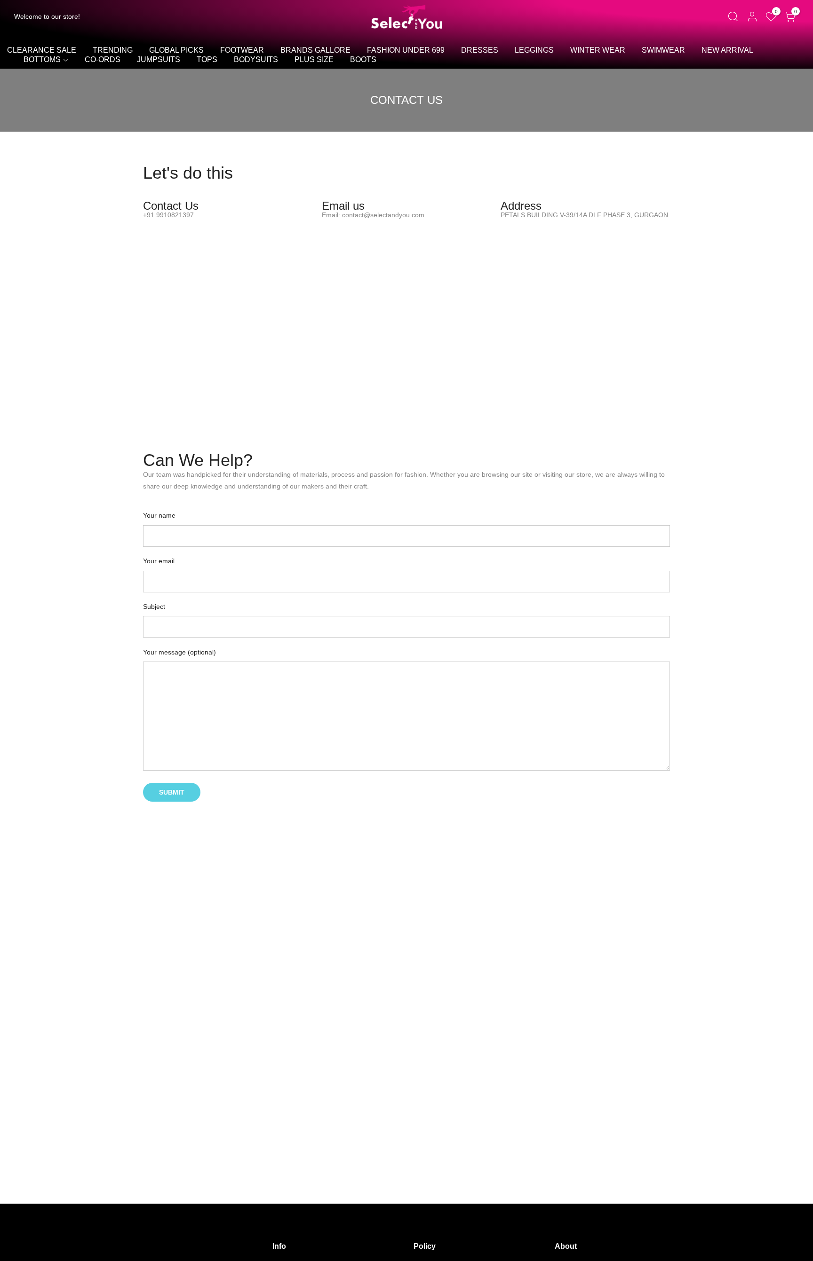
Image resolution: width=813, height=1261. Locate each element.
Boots (363, 59)
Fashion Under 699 (406, 50)
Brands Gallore (315, 50)
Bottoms (42, 59)
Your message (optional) (179, 652)
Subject (154, 606)
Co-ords (102, 59)
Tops (207, 59)
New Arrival (727, 50)
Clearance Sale (41, 50)
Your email (159, 561)
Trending (113, 50)
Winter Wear (597, 50)
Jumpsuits (158, 59)
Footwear (242, 50)
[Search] (732, 17)
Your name (159, 515)
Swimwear (663, 50)
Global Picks (176, 50)
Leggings (534, 50)
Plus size (314, 59)
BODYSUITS (256, 59)
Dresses (479, 50)
